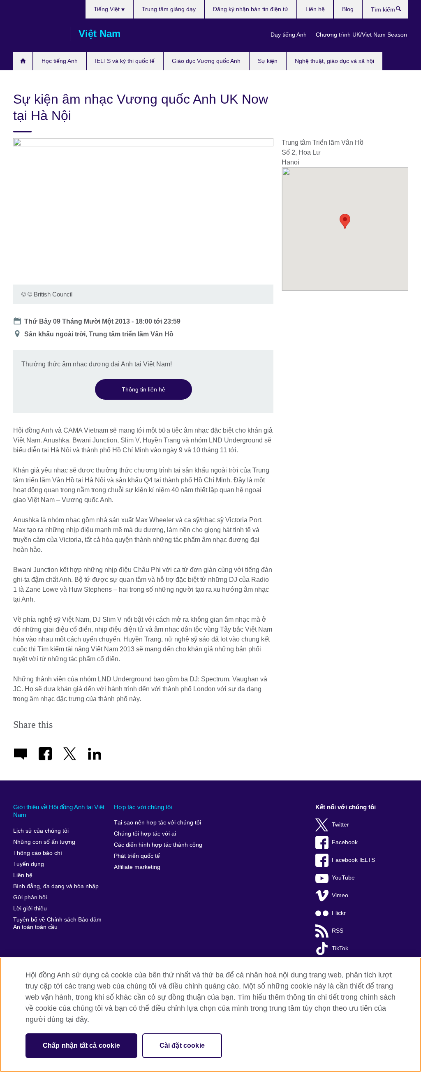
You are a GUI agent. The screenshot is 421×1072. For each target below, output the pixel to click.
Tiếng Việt (107, 9)
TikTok (340, 948)
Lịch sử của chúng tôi (41, 831)
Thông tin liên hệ (143, 389)
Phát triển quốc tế (137, 856)
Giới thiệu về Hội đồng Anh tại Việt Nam (58, 811)
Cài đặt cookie (182, 1045)
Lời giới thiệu (30, 908)
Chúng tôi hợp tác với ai (145, 834)
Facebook (345, 842)
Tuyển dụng (28, 864)
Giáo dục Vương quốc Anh (206, 61)
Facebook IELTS (353, 860)
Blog (348, 9)
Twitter (340, 825)
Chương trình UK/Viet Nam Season (361, 34)
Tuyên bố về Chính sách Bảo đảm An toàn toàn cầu (57, 923)
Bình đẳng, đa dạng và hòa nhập (56, 886)
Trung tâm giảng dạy (169, 9)
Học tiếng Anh (60, 61)
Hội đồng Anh (37, 34)
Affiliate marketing (137, 867)
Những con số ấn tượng (44, 842)
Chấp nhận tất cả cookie (81, 1045)
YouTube (343, 878)
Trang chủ (22, 61)
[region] (210, 1014)
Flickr (339, 913)
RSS (337, 931)
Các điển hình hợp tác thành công (158, 845)
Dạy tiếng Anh (289, 34)
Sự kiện (268, 61)
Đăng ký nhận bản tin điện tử (250, 9)
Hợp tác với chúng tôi (143, 806)
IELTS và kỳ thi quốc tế (125, 61)
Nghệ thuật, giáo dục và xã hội (334, 61)
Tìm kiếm (403, 11)
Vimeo (340, 895)
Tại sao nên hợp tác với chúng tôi (157, 823)
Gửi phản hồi (30, 897)
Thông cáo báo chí (37, 853)
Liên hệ (315, 9)
